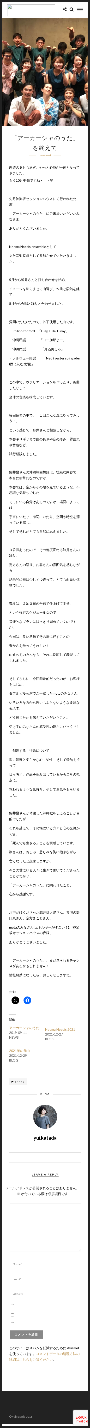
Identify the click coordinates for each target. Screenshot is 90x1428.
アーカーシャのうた (24, 1028)
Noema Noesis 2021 (60, 1029)
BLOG (45, 1094)
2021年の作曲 (19, 1051)
